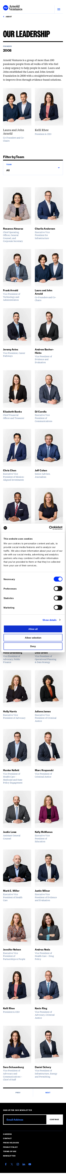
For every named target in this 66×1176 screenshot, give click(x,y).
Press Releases (11, 1143)
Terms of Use (9, 1151)
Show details (49, 620)
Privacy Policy (10, 1147)
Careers (7, 1134)
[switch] (58, 588)
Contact (7, 1138)
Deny (33, 646)
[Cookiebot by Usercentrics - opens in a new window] (49, 528)
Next (47, 1093)
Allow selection (33, 637)
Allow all (33, 629)
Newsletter (9, 1156)
